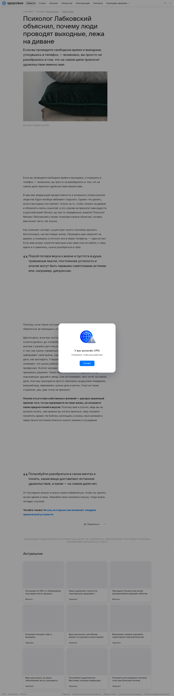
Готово (87, 363)
